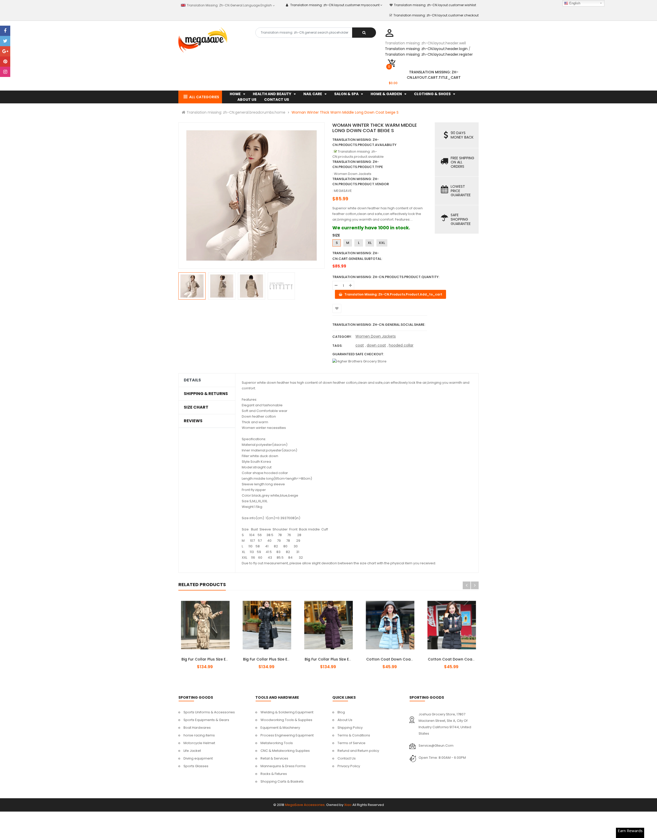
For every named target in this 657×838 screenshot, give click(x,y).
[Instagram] (5, 72)
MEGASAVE (343, 190)
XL (370, 242)
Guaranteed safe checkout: (358, 354)
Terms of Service (351, 743)
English (574, 3)
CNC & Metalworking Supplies (285, 750)
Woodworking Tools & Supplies (286, 719)
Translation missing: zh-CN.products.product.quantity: (385, 276)
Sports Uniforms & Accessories (209, 712)
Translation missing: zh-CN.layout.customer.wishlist (435, 5)
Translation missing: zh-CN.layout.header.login (426, 48)
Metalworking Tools (276, 743)
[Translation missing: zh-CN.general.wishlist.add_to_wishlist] (336, 308)
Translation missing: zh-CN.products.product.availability (364, 142)
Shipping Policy (350, 727)
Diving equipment (198, 758)
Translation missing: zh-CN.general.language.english (229, 5)
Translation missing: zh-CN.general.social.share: (378, 324)
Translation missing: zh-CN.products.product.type (357, 164)
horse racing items (199, 735)
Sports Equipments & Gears (206, 719)
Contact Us (346, 758)
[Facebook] (5, 31)
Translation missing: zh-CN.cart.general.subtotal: (357, 256)
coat (359, 345)
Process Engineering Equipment (287, 735)
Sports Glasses (195, 766)
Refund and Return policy (358, 750)
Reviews (193, 421)
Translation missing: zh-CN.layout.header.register (429, 54)
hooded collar (401, 345)
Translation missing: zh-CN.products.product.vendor (360, 181)
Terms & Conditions (353, 735)
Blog (341, 712)
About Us (344, 719)
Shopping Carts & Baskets (282, 781)
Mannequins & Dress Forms (283, 766)
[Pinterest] (5, 61)
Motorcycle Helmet (199, 743)
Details (192, 380)
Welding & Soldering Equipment (286, 712)
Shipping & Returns (206, 394)
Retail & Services (274, 758)
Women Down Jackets (375, 336)
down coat (376, 345)
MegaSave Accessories (305, 804)
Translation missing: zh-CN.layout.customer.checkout (436, 15)
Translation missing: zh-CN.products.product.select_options (211, 656)
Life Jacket (192, 750)
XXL (382, 242)
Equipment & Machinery (280, 727)
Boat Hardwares (197, 727)
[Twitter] (5, 41)
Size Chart (196, 407)
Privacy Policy (348, 766)
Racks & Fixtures (273, 773)
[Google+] (5, 51)
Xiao (348, 804)
